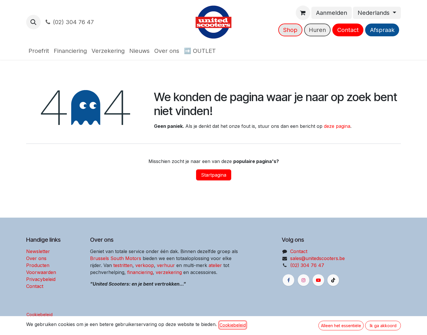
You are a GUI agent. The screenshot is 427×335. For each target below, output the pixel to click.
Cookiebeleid (39, 314)
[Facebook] (288, 280)
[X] (333, 280)
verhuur (166, 265)
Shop (290, 29)
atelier (215, 265)
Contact (348, 29)
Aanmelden (331, 12)
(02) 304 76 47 (73, 22)
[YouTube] (318, 280)
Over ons (36, 258)
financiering (140, 272)
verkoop (144, 265)
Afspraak (382, 29)
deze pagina (337, 126)
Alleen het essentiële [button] (341, 325)
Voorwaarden (41, 272)
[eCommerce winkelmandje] (303, 13)
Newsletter (38, 251)
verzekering (169, 272)
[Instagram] (303, 280)
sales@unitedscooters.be (317, 258)
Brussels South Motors (115, 258)
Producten (37, 265)
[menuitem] (38, 51)
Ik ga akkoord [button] (383, 325)
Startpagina (213, 175)
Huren (317, 29)
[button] (33, 22)
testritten (122, 265)
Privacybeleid (40, 279)
